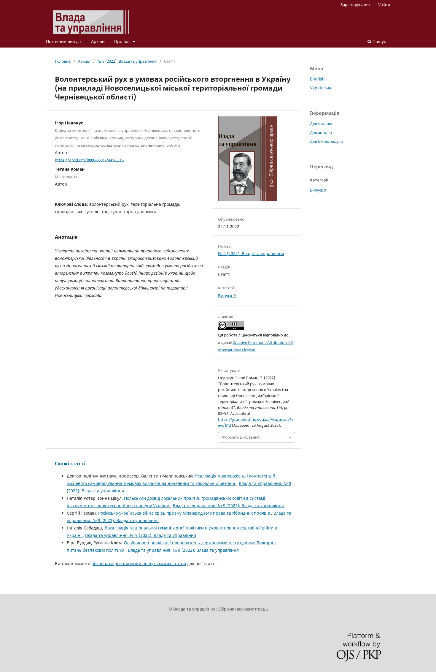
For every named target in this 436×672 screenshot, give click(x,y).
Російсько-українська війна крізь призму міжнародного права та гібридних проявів (184, 513)
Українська (321, 88)
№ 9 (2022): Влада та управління (127, 61)
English (317, 79)
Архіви (98, 41)
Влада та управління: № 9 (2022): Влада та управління (228, 505)
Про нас (123, 41)
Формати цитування (241, 437)
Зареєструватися (355, 4)
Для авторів (321, 132)
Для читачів (321, 123)
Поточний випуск (64, 41)
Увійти (384, 4)
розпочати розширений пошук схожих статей (138, 563)
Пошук (378, 41)
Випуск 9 (227, 295)
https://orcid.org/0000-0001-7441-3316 (89, 159)
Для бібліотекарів (326, 141)
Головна (63, 61)
